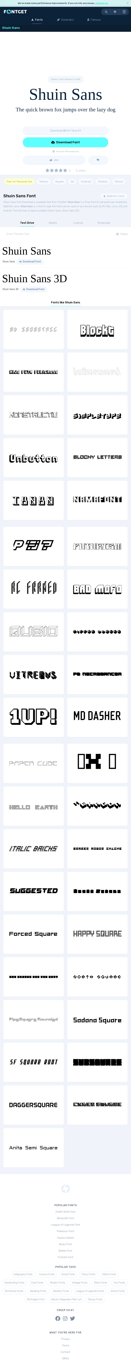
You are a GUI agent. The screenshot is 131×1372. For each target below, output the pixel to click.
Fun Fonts (119, 1282)
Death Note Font (65, 1211)
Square (59, 181)
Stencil (119, 181)
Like (55, 160)
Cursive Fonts (47, 1274)
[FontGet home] (14, 12)
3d (72, 181)
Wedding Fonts (38, 1291)
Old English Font (36, 1299)
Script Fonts (68, 1274)
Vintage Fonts (79, 1282)
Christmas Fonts (14, 1291)
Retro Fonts (100, 1282)
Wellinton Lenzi (115, 196)
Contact (65, 1352)
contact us (101, 3)
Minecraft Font (65, 1218)
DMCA (65, 1358)
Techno (43, 181)
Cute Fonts (37, 1282)
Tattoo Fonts (109, 1274)
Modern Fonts (57, 1282)
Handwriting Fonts (14, 1282)
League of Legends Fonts (90, 1291)
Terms (65, 1345)
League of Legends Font (65, 1224)
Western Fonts (61, 1291)
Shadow (103, 181)
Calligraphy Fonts (22, 1274)
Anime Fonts (118, 1291)
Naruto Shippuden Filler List (66, 1299)
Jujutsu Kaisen (65, 1237)
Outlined (86, 181)
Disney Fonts (95, 1299)
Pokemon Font (65, 1231)
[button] (115, 12)
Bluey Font (65, 1244)
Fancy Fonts (88, 1274)
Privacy (65, 1339)
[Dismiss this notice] (128, 3)
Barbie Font (65, 1250)
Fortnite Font (65, 1257)
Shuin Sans (74, 202)
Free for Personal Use (19, 181)
